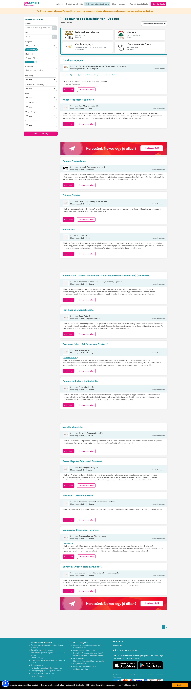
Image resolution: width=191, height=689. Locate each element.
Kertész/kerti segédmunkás (46, 668)
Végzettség (29, 75)
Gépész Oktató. (71, 195)
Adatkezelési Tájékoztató (117, 676)
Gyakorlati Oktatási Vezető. (78, 495)
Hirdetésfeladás (158, 4)
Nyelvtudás (29, 66)
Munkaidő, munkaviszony (34, 85)
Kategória (28, 42)
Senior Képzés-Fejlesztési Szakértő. (82, 461)
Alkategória (29, 54)
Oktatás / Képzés (30, 49)
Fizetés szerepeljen (32, 121)
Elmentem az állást (86, 89)
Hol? (26, 33)
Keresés (28, 23)
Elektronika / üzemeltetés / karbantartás (88, 656)
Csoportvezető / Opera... (140, 44)
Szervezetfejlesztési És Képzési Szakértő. (86, 344)
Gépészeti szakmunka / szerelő (85, 666)
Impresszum (117, 645)
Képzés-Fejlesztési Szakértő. (78, 99)
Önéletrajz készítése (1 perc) (97, 4)
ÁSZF (126, 675)
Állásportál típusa (31, 112)
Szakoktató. (69, 229)
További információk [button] (129, 685)
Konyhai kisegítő (42, 673)
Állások (59, 4)
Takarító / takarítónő (43, 650)
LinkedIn (150, 675)
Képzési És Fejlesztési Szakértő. (80, 380)
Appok (122, 4)
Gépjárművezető (79, 664)
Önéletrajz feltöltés (74, 4)
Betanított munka (80, 648)
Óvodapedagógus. (73, 59)
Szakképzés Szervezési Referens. (81, 529)
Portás (38, 658)
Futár (37, 676)
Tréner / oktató (30, 62)
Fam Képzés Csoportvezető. (78, 309)
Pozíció (27, 94)
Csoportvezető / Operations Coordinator (47, 646)
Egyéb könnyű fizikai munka (84, 650)
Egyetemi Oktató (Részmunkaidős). (82, 566)
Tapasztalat (29, 103)
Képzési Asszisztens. (74, 160)
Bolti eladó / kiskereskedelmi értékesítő (88, 653)
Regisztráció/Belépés (139, 4)
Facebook (159, 675)
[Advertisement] (40, 151)
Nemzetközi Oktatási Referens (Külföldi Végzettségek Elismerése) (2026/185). (106, 275)
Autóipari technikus (80, 669)
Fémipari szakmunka (81, 658)
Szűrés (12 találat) (41, 134)
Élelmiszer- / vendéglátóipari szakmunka (88, 661)
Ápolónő (131, 31)
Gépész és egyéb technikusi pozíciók (87, 645)
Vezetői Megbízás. (73, 426)
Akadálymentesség (137, 675)
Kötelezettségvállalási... (87, 31)
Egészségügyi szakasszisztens (48, 661)
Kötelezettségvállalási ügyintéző (48, 654)
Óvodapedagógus (84, 44)
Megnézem (68, 89)
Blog (114, 4)
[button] (5, 683)
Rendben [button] (180, 685)
